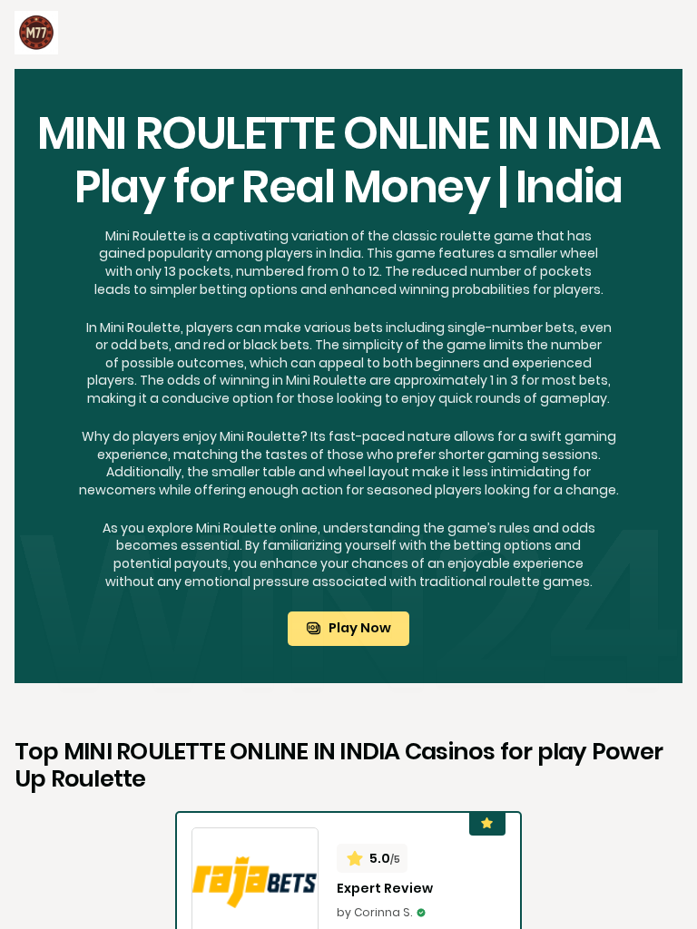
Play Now (360, 627)
